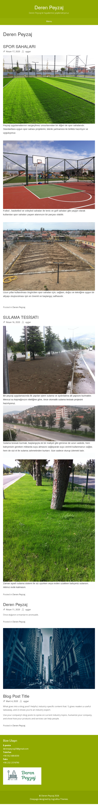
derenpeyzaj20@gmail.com (15, 748)
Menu (49, 21)
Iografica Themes (59, 799)
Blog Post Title (16, 696)
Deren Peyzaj (49, 7)
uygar (28, 51)
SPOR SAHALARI (19, 46)
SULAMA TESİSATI (21, 317)
